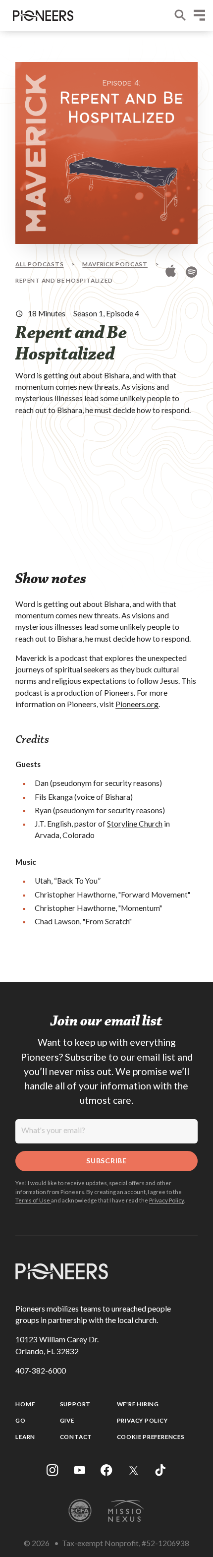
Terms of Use (33, 1200)
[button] (199, 15)
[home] (41, 15)
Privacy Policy (166, 1200)
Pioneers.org (137, 704)
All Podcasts (39, 263)
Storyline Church (134, 823)
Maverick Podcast (114, 263)
